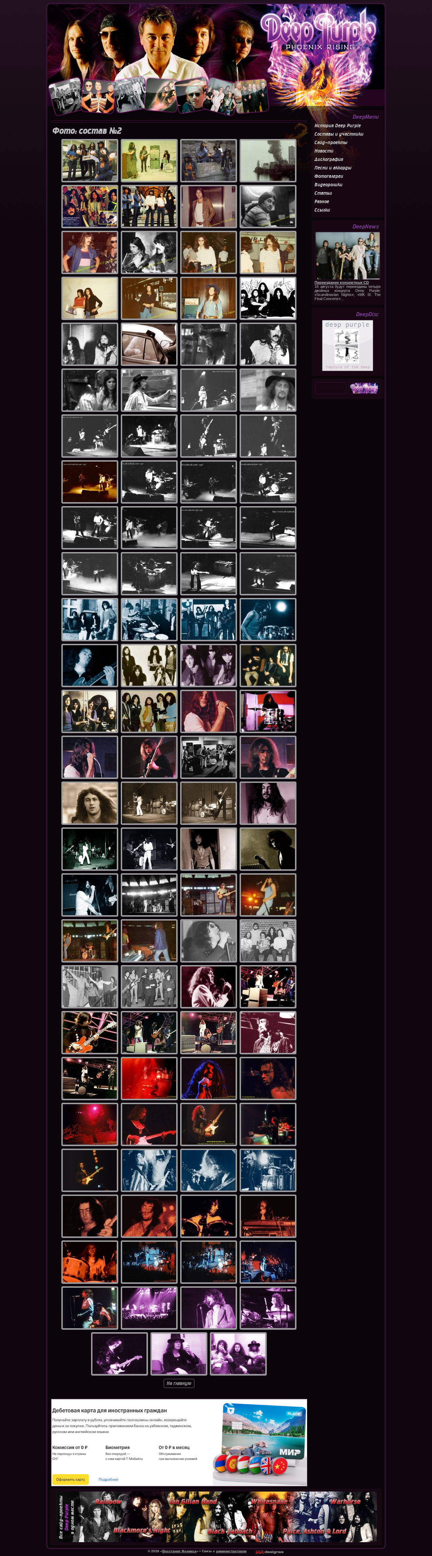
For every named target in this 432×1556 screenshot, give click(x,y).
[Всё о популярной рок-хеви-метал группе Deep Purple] (216, 39)
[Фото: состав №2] (89, 180)
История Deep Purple (338, 125)
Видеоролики (329, 184)
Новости (324, 151)
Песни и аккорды (333, 167)
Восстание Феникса (179, 1551)
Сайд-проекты (331, 142)
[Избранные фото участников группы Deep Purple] (159, 116)
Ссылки (322, 210)
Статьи (323, 193)
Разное (322, 201)
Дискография (329, 159)
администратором (231, 1551)
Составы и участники (339, 134)
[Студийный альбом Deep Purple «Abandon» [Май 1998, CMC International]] (348, 370)
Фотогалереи (329, 176)
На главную (179, 1383)
